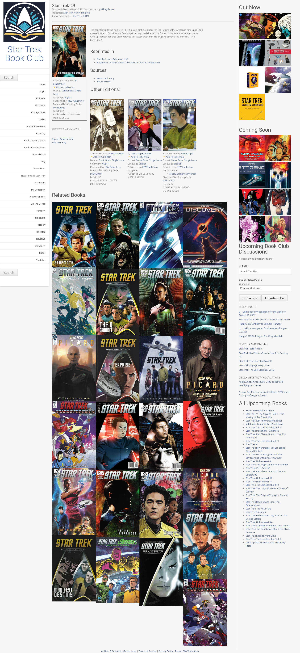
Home (42, 84)
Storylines (40, 245)
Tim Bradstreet (116, 153)
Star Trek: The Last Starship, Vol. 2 (256, 369)
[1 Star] (53, 129)
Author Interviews (36, 126)
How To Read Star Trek (33, 175)
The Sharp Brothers (141, 153)
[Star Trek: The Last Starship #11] (252, 241)
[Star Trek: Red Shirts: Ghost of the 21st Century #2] (278, 214)
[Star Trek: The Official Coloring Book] (278, 92)
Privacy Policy (166, 651)
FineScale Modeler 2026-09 (260, 410)
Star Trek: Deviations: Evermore (262, 430)
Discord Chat (38, 154)
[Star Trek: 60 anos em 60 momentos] (252, 119)
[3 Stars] (57, 129)
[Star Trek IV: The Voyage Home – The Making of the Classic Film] (252, 160)
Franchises (39, 168)
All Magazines (38, 112)
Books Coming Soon (34, 147)
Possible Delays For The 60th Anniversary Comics (264, 319)
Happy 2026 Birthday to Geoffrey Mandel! (260, 336)
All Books (40, 98)
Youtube (40, 260)
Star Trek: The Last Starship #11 (262, 441)
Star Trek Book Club (24, 53)
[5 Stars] (61, 129)
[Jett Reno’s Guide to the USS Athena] (252, 187)
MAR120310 (59, 107)
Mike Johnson (108, 9)
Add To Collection (65, 87)
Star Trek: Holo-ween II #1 (259, 461)
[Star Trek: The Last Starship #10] (278, 38)
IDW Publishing (76, 100)
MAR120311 (96, 173)
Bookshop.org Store (34, 140)
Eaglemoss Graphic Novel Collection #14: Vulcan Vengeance (128, 62)
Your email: (245, 283)
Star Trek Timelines (256, 511)
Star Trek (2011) (81, 16)
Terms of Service (147, 651)
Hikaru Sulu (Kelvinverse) (182, 173)
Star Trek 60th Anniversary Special (264, 420)
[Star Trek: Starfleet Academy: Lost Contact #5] (252, 38)
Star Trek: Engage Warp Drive (254, 365)
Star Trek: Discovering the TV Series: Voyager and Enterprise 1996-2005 (265, 456)
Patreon (41, 210)
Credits (41, 119)
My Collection (38, 189)
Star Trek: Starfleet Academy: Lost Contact (268, 525)
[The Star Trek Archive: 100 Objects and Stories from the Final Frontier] (278, 65)
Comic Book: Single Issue (111, 160)
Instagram (40, 182)
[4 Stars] (59, 129)
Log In (42, 91)
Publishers (39, 217)
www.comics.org (105, 78)
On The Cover (38, 203)
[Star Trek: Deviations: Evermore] (252, 214)
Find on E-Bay (59, 142)
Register (40, 231)
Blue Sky (40, 133)
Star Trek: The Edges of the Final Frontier (267, 464)
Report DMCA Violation (187, 651)
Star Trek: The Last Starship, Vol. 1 (263, 427)
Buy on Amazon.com (62, 139)
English (68, 97)
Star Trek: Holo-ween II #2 (259, 478)
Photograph (187, 153)
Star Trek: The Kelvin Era (258, 508)
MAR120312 (169, 180)
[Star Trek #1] (278, 241)
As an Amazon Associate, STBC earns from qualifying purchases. (261, 383)
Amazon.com (104, 81)
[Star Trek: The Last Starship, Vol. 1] (278, 187)
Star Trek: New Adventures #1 (112, 59)
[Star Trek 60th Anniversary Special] (278, 160)
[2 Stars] (55, 129)
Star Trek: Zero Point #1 (251, 348)
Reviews (40, 238)
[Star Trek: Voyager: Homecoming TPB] (252, 65)
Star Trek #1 (252, 444)
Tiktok (42, 252)
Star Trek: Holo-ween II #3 (259, 481)
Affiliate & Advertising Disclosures (118, 651)
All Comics (40, 105)
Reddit (41, 224)
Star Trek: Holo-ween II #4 (259, 522)
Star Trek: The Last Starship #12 (255, 361)
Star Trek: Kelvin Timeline (76, 12)
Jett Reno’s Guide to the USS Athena (264, 423)
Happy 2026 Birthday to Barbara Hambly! (260, 323)
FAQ (43, 161)
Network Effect (37, 196)
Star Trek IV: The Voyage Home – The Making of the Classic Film (265, 415)
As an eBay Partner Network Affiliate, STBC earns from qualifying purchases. (264, 393)
